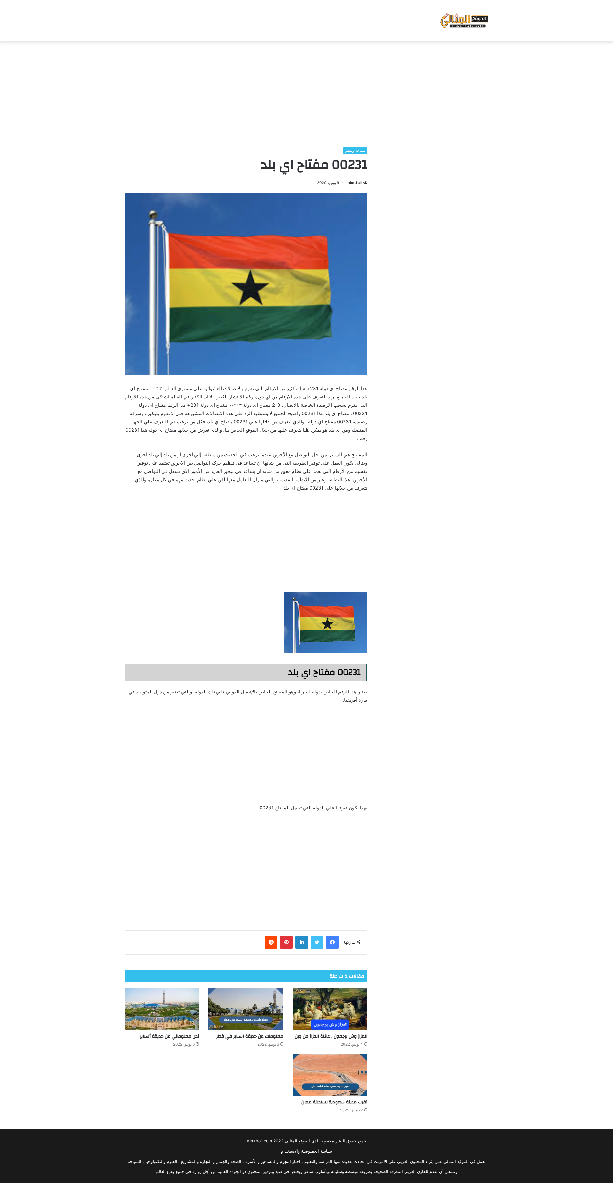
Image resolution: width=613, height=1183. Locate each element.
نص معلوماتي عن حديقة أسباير (169, 1036)
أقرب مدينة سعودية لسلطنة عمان (334, 1102)
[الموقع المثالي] (463, 20)
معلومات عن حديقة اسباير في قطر (249, 1036)
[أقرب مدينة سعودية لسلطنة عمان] (330, 1075)
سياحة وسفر (355, 150)
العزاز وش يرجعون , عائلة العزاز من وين (331, 1036)
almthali (355, 182)
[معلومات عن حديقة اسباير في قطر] (245, 1009)
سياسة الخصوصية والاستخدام (306, 1151)
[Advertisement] (306, 92)
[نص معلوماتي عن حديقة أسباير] (162, 1009)
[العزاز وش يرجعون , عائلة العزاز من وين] (330, 1009)
